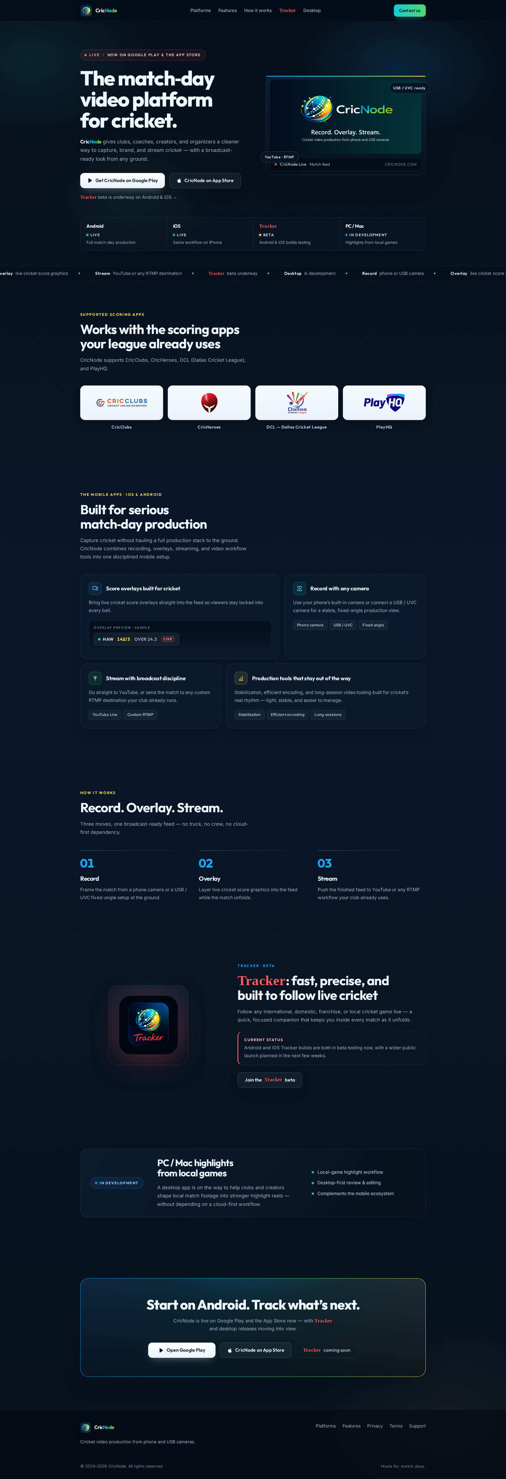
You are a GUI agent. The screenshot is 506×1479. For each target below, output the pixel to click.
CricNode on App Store (208, 180)
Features (227, 10)
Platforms (200, 10)
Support (417, 1426)
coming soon (327, 1350)
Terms (396, 1426)
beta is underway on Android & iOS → (128, 197)
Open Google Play (186, 1350)
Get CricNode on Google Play (126, 180)
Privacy (375, 1426)
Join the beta (270, 1080)
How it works (258, 10)
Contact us (409, 10)
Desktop (312, 10)
